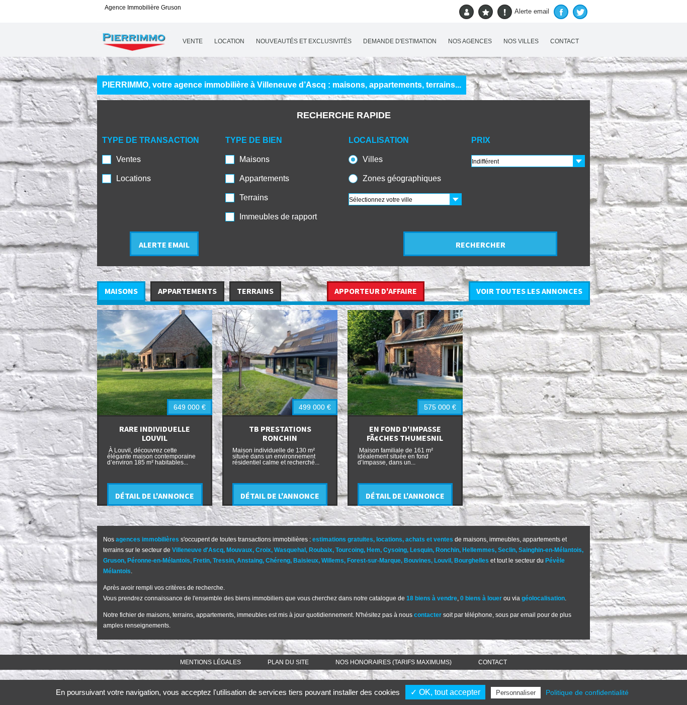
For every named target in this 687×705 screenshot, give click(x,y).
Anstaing (250, 560)
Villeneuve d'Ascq (197, 550)
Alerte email (531, 11)
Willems (332, 560)
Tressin (223, 560)
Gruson (113, 560)
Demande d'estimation (400, 41)
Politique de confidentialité (587, 692)
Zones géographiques (402, 178)
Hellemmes (478, 550)
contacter (428, 614)
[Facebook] (561, 12)
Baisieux (305, 560)
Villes (373, 159)
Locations (133, 178)
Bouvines (417, 560)
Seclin (507, 550)
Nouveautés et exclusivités (304, 41)
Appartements (264, 178)
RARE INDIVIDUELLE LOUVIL (154, 433)
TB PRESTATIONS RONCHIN (280, 433)
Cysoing (395, 550)
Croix (263, 550)
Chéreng (278, 560)
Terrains (253, 197)
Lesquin (421, 550)
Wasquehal (290, 550)
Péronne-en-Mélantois (158, 560)
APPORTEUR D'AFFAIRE (375, 291)
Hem (373, 550)
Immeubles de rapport (278, 216)
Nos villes (521, 41)
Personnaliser (516, 692)
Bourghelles (471, 560)
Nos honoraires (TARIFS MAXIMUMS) (393, 662)
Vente (193, 41)
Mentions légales (210, 662)
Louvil (442, 560)
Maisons (254, 159)
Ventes (128, 159)
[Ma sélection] (485, 12)
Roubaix (320, 550)
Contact (564, 41)
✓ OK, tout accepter (445, 692)
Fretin (201, 560)
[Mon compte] (466, 12)
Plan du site (288, 662)
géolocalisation (543, 598)
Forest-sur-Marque (374, 560)
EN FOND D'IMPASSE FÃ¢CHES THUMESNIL (405, 433)
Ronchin (447, 550)
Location (229, 41)
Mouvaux (239, 550)
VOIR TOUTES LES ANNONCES (529, 291)
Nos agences (470, 41)
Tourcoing (349, 550)
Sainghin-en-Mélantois (550, 550)
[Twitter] (580, 12)
